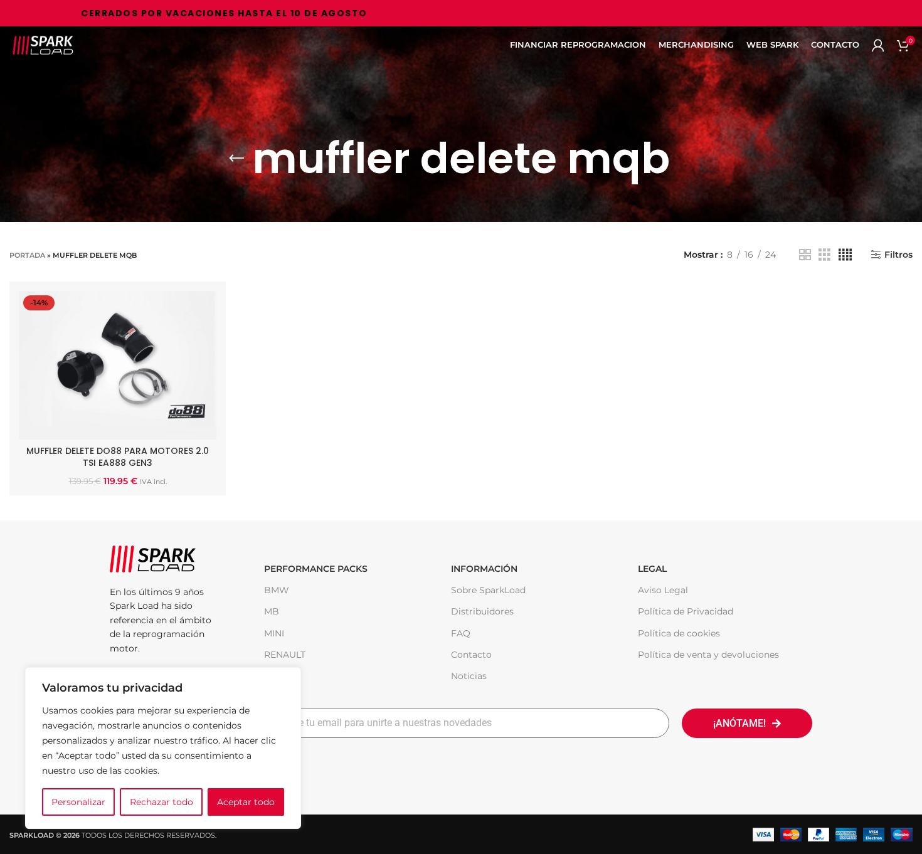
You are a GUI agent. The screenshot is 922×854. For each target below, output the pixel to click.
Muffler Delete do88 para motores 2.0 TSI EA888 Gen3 (117, 457)
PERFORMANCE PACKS (316, 568)
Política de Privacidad (685, 611)
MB (271, 611)
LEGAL (652, 568)
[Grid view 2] (805, 255)
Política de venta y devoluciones (708, 654)
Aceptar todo (246, 802)
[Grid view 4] (845, 255)
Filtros (898, 255)
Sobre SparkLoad (488, 590)
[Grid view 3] (824, 255)
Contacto (471, 654)
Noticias (469, 676)
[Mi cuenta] (878, 45)
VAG (273, 676)
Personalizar (78, 802)
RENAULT (284, 654)
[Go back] (236, 158)
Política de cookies (679, 633)
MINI (274, 633)
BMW (276, 590)
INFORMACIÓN (484, 568)
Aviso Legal (663, 590)
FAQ (460, 633)
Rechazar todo (161, 802)
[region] (163, 748)
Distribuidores (482, 611)
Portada (27, 255)
